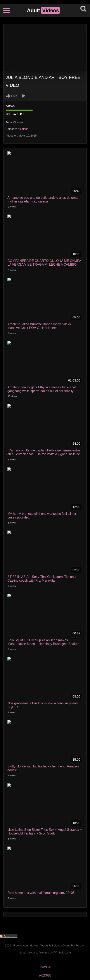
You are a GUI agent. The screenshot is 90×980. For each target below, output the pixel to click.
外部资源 (45, 967)
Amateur (23, 129)
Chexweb (18, 122)
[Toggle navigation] (6, 10)
